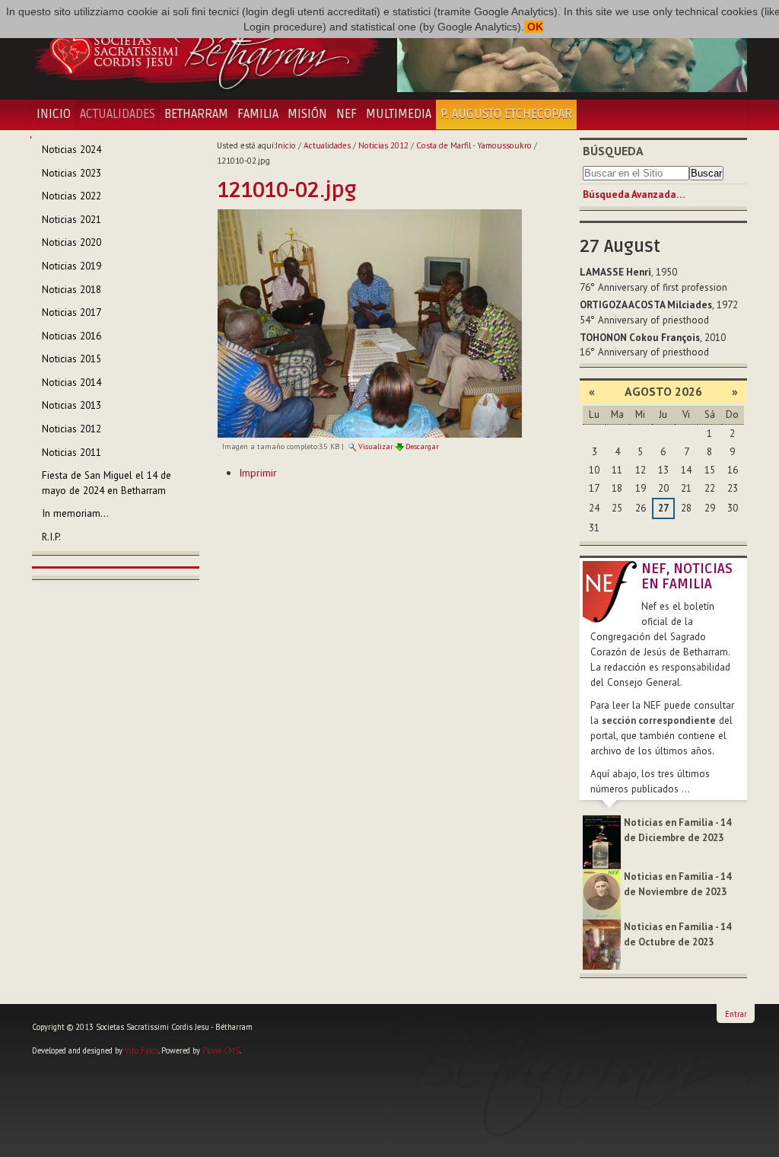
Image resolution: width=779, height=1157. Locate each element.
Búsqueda (613, 150)
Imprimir (258, 473)
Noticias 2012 (383, 145)
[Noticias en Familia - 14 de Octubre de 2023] (602, 943)
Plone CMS (221, 1050)
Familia (257, 114)
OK (533, 27)
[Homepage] (207, 49)
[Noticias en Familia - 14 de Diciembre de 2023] (602, 840)
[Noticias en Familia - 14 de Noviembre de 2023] (602, 893)
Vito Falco (141, 1050)
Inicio (54, 114)
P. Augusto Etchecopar (506, 114)
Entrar (736, 1014)
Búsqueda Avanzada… (634, 194)
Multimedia (398, 114)
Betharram (196, 114)
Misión (307, 114)
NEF (346, 114)
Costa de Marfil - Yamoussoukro (474, 145)
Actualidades (117, 114)
